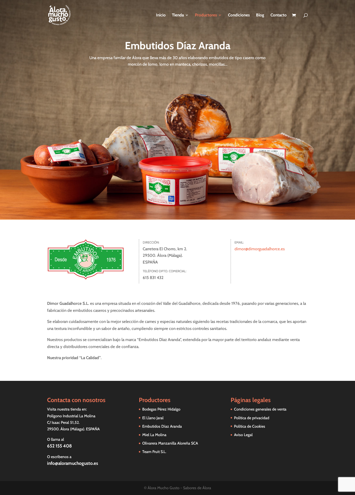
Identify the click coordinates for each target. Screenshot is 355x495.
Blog (260, 15)
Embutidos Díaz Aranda (162, 426)
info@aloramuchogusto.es (72, 463)
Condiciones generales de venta (260, 409)
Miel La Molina (154, 434)
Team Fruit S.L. (154, 451)
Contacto (278, 15)
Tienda (178, 15)
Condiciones (239, 15)
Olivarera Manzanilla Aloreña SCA (170, 443)
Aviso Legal (243, 434)
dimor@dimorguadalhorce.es (259, 248)
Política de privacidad (251, 418)
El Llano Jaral (152, 418)
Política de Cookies (249, 426)
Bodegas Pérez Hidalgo (161, 409)
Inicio (161, 15)
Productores (206, 15)
